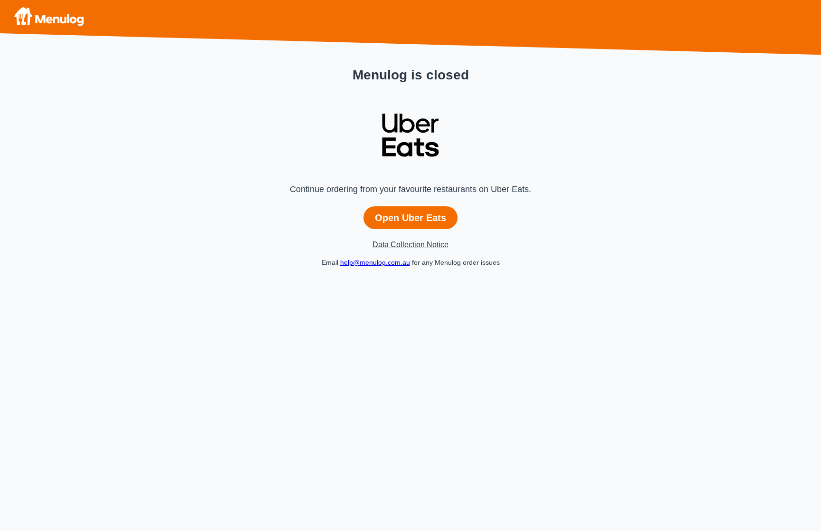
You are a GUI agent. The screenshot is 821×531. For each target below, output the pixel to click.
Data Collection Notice (410, 245)
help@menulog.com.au (375, 262)
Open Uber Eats (410, 217)
